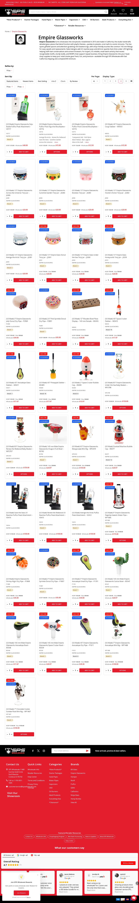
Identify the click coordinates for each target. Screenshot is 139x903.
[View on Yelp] (44, 877)
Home (7, 31)
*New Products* (13, 20)
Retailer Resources (76, 25)
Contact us (117, 2)
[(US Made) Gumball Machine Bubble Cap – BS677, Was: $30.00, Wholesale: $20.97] (119, 430)
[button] (9, 70)
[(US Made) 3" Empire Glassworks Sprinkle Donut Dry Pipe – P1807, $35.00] (53, 563)
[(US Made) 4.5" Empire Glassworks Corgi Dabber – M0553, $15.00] (119, 108)
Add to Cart (24, 152)
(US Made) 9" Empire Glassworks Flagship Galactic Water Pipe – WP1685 (117, 515)
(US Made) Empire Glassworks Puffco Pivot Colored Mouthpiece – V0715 (85, 126)
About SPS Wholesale (107, 836)
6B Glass (74, 769)
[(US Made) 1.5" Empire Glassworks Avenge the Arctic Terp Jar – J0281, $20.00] (20, 238)
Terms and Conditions (36, 780)
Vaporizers (73, 20)
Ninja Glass (75, 795)
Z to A (63, 81)
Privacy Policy (33, 784)
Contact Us (29, 836)
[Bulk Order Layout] (131, 81)
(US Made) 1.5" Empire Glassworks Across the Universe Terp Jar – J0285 (19, 192)
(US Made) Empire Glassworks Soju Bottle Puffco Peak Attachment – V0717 (19, 126)
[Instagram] (44, 751)
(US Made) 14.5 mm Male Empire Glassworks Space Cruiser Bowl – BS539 (51, 645)
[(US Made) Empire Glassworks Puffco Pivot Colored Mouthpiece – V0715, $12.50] (86, 108)
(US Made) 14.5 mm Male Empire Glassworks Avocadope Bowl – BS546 (18, 645)
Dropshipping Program (57, 836)
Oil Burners (94, 20)
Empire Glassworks (78, 773)
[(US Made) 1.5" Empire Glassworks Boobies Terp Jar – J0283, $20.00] (86, 174)
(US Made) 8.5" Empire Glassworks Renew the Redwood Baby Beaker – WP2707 (19, 448)
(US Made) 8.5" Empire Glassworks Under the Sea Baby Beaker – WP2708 (118, 385)
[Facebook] (33, 751)
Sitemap (31, 788)
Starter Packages (31, 20)
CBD (84, 20)
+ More (56, 142)
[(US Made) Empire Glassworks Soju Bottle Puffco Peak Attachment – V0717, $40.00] (20, 108)
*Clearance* (59, 25)
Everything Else (125, 20)
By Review (74, 81)
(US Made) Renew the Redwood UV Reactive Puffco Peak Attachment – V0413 (52, 515)
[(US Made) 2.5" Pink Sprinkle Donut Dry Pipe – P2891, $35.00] (53, 302)
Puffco (73, 784)
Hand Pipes (46, 20)
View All (74, 802)
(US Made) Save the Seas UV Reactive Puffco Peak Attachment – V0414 (19, 515)
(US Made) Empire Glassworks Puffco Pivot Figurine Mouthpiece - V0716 (52, 126)
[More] (21, 20)
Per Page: (95, 76)
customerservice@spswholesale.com (22, 786)
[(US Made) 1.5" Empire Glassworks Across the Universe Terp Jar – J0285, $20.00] (20, 174)
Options (57, 152)
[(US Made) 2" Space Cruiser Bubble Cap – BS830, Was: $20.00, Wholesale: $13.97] (86, 366)
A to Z (54, 81)
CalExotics (74, 791)
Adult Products (108, 20)
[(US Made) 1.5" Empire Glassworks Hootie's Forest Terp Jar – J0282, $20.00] (119, 174)
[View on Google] (61, 875)
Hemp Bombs (76, 799)
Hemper (74, 777)
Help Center (32, 777)
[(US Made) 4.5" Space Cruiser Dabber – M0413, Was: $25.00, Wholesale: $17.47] (119, 302)
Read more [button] (63, 892)
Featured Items (12, 81)
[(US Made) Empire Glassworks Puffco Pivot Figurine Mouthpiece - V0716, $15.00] (53, 108)
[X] (38, 751)
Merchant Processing (75, 836)
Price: (10, 87)
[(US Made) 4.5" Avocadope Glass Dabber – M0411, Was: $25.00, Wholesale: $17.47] (20, 366)
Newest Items (28, 81)
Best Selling (42, 81)
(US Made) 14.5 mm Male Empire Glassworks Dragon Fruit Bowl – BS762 (51, 448)
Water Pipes (60, 20)
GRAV (73, 788)
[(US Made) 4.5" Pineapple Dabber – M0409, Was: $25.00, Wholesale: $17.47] (53, 366)
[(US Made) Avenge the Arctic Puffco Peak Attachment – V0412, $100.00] (86, 496)
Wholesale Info (33, 769)
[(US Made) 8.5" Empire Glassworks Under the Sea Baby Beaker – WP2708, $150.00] (119, 366)
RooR (73, 780)
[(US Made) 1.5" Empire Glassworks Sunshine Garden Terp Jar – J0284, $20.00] (53, 174)
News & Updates (90, 836)
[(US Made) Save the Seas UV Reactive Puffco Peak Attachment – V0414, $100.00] (20, 496)
